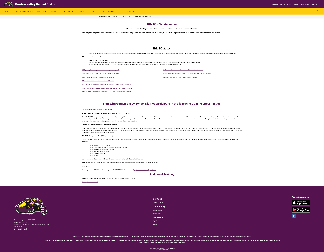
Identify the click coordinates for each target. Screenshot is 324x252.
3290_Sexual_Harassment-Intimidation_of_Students (98, 77)
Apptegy (165, 249)
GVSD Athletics (108, 11)
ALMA (155, 221)
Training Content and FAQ (90, 182)
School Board (126, 11)
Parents (81, 11)
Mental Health (305, 4)
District (296, 4)
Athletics (155, 224)
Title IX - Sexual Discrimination (141, 16)
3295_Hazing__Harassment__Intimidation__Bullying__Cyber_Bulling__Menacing (106, 84)
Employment (288, 4)
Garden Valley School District (108, 16)
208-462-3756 (18, 227)
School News (157, 213)
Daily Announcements (24, 11)
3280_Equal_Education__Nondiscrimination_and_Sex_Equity (100, 70)
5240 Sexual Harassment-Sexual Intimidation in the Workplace (183, 70)
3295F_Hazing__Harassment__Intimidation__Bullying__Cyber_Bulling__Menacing (107, 92)
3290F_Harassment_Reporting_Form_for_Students (98, 81)
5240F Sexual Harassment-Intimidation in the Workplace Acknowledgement (187, 73)
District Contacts (158, 202)
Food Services (277, 4)
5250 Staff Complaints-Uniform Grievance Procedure (180, 77)
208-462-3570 (18, 229)
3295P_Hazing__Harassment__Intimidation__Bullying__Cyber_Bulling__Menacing (107, 88)
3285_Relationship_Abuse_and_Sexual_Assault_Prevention (100, 73)
